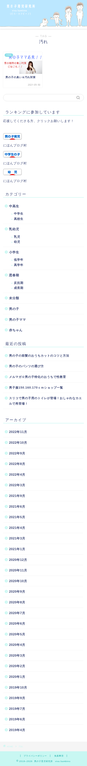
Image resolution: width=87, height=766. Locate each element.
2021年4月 (17, 528)
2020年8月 (17, 602)
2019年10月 (18, 687)
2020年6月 (17, 623)
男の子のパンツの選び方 (26, 366)
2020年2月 (17, 666)
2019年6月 (17, 719)
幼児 (17, 241)
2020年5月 (17, 634)
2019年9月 (17, 698)
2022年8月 (17, 464)
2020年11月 (18, 570)
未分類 (14, 298)
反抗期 (18, 282)
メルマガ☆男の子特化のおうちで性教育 (37, 376)
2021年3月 (17, 538)
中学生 (18, 213)
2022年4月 (17, 474)
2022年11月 (18, 432)
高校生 (18, 218)
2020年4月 (17, 645)
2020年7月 (17, 613)
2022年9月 (17, 453)
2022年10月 (18, 442)
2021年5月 (17, 517)
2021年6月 (17, 506)
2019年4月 (17, 730)
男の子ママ (17, 319)
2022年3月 (17, 485)
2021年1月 (17, 549)
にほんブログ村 (15, 145)
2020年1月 (17, 676)
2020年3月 (17, 655)
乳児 (17, 236)
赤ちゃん (16, 330)
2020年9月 (17, 591)
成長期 (18, 287)
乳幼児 (14, 229)
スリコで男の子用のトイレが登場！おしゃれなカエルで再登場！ (45, 401)
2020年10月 (18, 581)
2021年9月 (17, 496)
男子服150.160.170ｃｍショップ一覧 (36, 387)
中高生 (14, 206)
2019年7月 (17, 708)
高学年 (18, 265)
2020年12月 (18, 560)
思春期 (14, 275)
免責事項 (59, 756)
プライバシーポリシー (35, 756)
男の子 (14, 309)
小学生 (14, 252)
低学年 (18, 259)
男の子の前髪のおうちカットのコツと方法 (39, 355)
